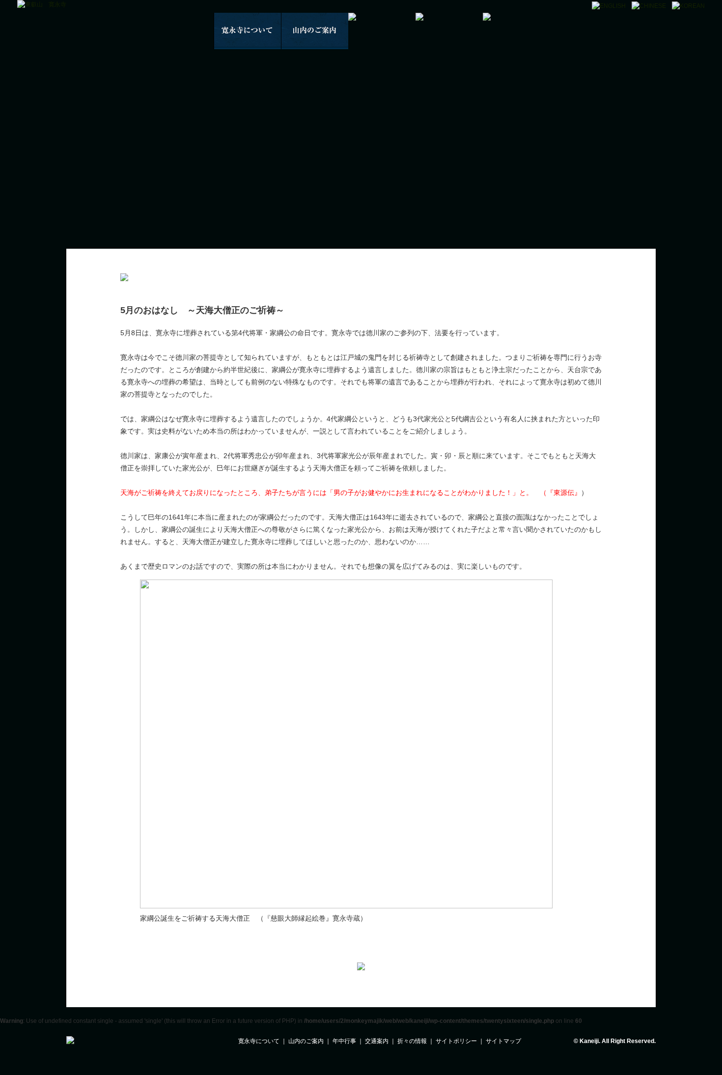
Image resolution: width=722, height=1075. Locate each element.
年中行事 (344, 1041)
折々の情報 (412, 1041)
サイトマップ (503, 1041)
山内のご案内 (306, 1041)
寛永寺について (258, 1041)
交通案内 (377, 1041)
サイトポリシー (456, 1041)
